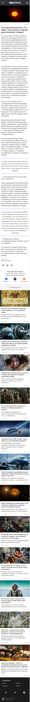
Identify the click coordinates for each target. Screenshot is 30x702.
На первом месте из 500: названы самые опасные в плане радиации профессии (14, 440)
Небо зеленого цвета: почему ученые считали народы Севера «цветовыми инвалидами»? (13, 600)
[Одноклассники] (6, 692)
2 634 (27, 545)
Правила (18, 685)
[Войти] (27, 2)
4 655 (27, 352)
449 (28, 642)
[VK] (15, 692)
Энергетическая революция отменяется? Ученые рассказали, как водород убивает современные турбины (14, 343)
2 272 (27, 578)
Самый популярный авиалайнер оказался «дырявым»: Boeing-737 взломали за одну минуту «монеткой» (15, 473)
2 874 (27, 482)
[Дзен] (24, 692)
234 (28, 675)
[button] (3, 265)
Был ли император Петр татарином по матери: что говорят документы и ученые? (13, 407)
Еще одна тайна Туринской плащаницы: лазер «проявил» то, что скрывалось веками (14, 310)
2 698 (27, 514)
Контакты (18, 683)
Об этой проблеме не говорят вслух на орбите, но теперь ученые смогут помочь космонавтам (14, 567)
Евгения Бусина (6, 260)
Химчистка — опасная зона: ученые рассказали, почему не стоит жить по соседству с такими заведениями (13, 631)
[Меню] (2, 2)
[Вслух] (15, 2)
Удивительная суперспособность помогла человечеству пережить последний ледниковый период (14, 374)
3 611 (27, 385)
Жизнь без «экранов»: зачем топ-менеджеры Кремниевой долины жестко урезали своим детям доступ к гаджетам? (14, 664)
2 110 (27, 609)
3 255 (27, 418)
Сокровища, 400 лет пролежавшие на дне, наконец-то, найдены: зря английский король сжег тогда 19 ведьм (14, 536)
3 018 (27, 451)
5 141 (27, 321)
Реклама (4, 683)
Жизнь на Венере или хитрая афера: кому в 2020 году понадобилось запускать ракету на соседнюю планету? (14, 505)
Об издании (5, 685)
